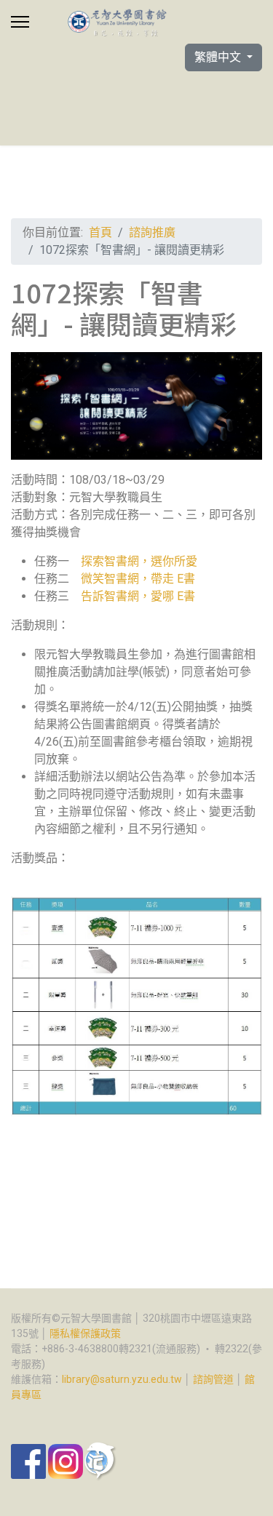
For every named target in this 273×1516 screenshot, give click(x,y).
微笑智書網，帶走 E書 (138, 579)
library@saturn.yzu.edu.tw (122, 1379)
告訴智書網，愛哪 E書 (138, 596)
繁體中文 (219, 57)
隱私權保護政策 (85, 1333)
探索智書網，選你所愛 (139, 561)
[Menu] (20, 22)
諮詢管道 (213, 1379)
